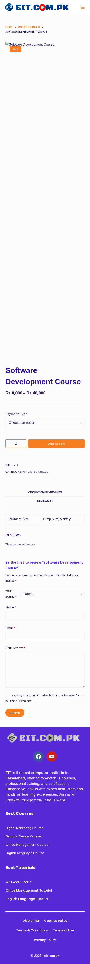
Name (11, 607)
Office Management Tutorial (29, 890)
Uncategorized (35, 472)
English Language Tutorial (27, 899)
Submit (15, 713)
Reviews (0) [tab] (45, 501)
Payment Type (16, 414)
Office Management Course (27, 845)
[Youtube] (51, 756)
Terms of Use (63, 930)
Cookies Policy (55, 921)
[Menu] (83, 7)
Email (10, 627)
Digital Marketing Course (24, 828)
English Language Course (25, 853)
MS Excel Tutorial (19, 882)
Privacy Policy (45, 940)
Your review (15, 648)
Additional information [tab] (45, 491)
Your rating (11, 593)
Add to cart (56, 444)
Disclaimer (31, 921)
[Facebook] (38, 756)
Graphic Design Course (23, 836)
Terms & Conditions (32, 930)
